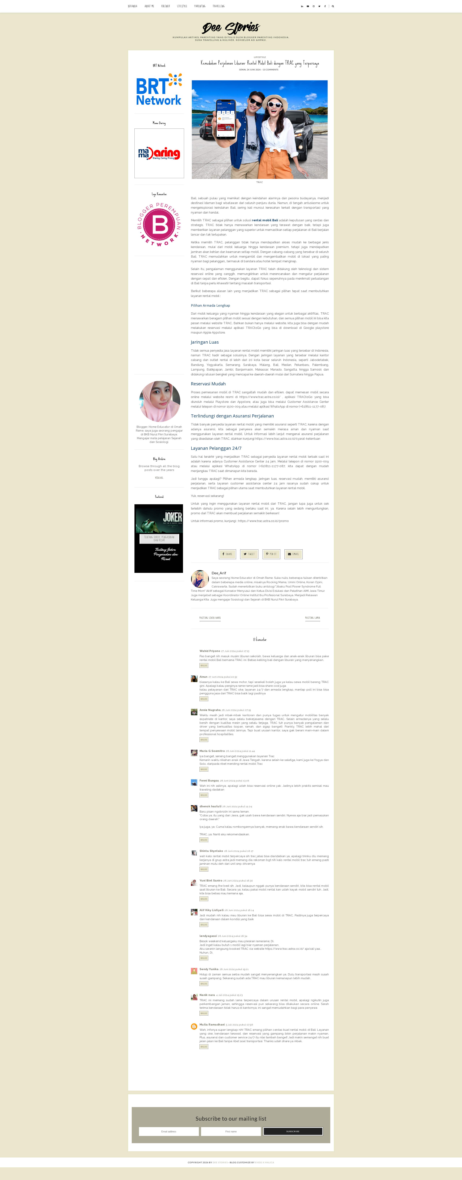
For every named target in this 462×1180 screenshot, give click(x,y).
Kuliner (166, 6)
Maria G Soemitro (212, 751)
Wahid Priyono (210, 651)
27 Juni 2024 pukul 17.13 (235, 651)
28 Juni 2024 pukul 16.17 (238, 851)
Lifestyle (182, 6)
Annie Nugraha (210, 710)
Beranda (132, 6)
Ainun (204, 676)
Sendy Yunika (209, 969)
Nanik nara (207, 995)
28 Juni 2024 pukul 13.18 (234, 780)
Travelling (219, 6)
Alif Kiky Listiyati (212, 910)
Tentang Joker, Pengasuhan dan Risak (159, 539)
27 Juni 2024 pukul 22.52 (223, 676)
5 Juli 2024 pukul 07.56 (239, 1024)
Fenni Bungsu (209, 780)
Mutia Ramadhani (212, 1024)
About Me (149, 6)
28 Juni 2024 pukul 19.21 (234, 969)
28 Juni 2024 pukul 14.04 (237, 806)
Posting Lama (312, 618)
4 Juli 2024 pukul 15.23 (229, 995)
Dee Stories (220, 1162)
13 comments (270, 69)
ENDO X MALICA (264, 1162)
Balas (204, 665)
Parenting (200, 6)
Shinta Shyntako (211, 851)
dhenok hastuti (211, 806)
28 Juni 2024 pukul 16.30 (238, 880)
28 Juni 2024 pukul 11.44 (240, 751)
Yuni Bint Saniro (211, 880)
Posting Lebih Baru (210, 618)
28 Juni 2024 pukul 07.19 (236, 710)
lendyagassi (208, 936)
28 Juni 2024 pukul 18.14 (239, 910)
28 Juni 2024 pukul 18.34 (232, 936)
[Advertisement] (159, 314)
